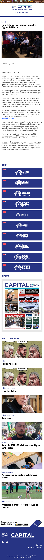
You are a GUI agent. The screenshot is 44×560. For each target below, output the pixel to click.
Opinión (4, 361)
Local (4, 22)
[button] (40, 13)
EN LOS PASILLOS (9, 364)
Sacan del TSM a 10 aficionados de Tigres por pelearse (21, 446)
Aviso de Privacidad (35, 548)
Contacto (39, 545)
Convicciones (8, 418)
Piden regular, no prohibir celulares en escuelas (19, 476)
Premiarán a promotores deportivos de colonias (20, 506)
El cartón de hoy (9, 391)
